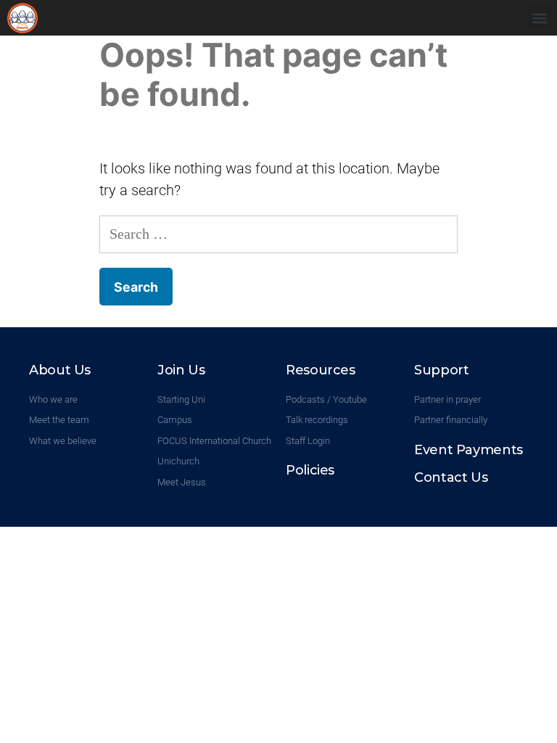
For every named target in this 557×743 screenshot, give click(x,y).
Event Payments (468, 450)
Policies (310, 470)
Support (441, 370)
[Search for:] (278, 233)
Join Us (181, 370)
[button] (539, 18)
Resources (320, 370)
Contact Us (450, 477)
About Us (60, 370)
